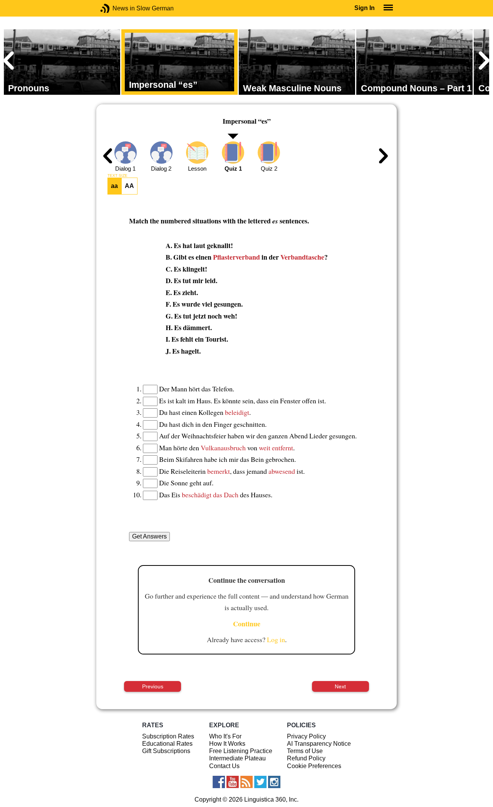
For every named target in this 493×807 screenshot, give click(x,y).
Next (340, 686)
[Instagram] (274, 782)
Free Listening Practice (240, 751)
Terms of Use (305, 751)
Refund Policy (306, 758)
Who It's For (225, 736)
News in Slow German (116, 8)
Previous (152, 686)
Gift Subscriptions (166, 751)
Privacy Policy (306, 736)
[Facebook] (219, 782)
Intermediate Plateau (237, 758)
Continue (246, 624)
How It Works (227, 743)
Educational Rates (167, 743)
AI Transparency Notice (319, 743)
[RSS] (246, 782)
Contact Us (224, 766)
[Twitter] (260, 782)
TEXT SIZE (117, 176)
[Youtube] (232, 782)
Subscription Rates (168, 736)
